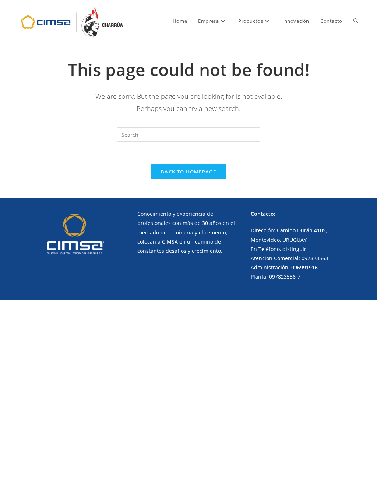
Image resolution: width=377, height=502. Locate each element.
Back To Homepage (188, 171)
